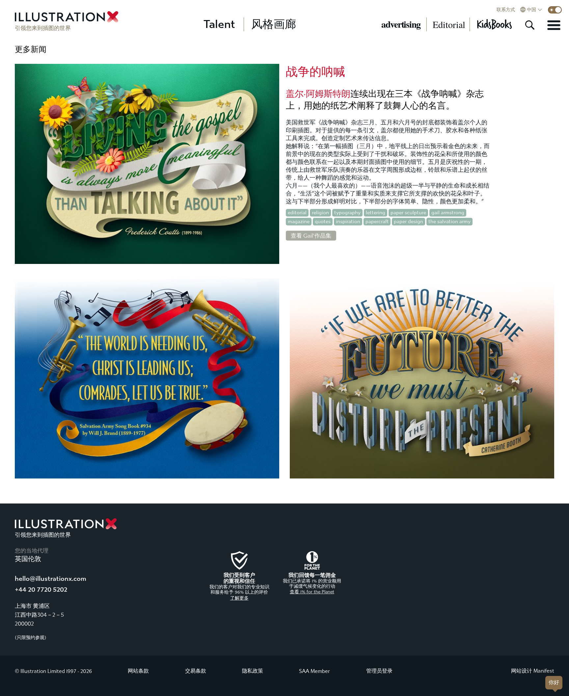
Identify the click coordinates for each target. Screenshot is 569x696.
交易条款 (195, 671)
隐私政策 (252, 671)
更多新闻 (30, 49)
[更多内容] (553, 25)
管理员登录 (379, 671)
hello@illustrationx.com (50, 578)
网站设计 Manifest (532, 671)
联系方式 (506, 10)
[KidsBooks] (494, 24)
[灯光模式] (555, 9)
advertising (400, 24)
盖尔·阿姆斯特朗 (318, 94)
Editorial (449, 24)
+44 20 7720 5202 (41, 589)
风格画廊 (273, 24)
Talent (219, 24)
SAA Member (314, 671)
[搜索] (529, 25)
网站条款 (138, 671)
